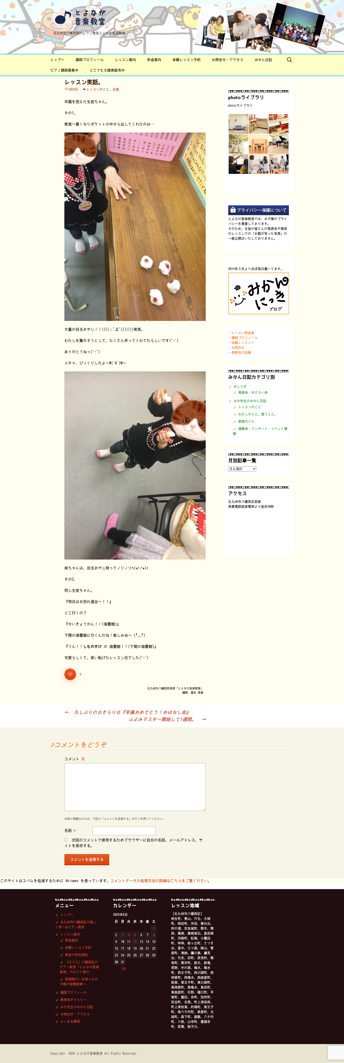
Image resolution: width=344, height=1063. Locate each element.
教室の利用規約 (76, 954)
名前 (70, 830)
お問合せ (238, 347)
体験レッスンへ (242, 342)
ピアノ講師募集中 (64, 70)
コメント (74, 759)
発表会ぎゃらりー (73, 999)
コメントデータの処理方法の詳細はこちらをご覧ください (159, 881)
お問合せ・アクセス (227, 59)
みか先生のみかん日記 (250, 400)
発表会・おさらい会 (253, 392)
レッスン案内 (125, 59)
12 (135, 941)
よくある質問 (70, 1021)
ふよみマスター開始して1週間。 (167, 719)
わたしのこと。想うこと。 (258, 414)
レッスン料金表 (242, 332)
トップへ (57, 59)
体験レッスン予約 (186, 59)
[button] (238, 124)
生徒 (116, 89)
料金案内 (154, 59)
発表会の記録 (241, 352)
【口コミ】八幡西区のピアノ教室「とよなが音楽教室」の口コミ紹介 (79, 966)
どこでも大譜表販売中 (107, 70)
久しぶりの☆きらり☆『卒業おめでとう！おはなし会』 (127, 712)
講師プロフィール (90, 59)
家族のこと (246, 421)
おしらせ (240, 386)
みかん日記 (263, 59)
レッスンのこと (97, 89)
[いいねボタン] (70, 674)
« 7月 (122, 968)
